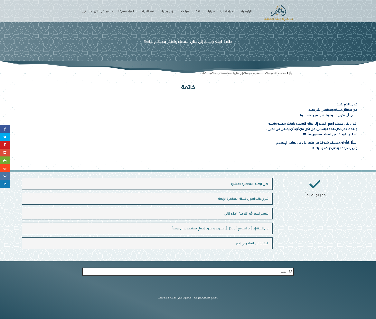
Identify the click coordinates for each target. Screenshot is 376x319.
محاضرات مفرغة (127, 11)
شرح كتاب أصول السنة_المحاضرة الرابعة (243, 198)
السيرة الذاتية (228, 11)
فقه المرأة (148, 11)
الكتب (197, 11)
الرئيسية (246, 11)
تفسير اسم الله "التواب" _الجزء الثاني (246, 213)
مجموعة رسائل (103, 11)
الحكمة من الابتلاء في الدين (251, 243)
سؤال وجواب (167, 11)
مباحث (185, 11)
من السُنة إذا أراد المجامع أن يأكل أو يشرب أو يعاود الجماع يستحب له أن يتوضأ (220, 228)
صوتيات (210, 11)
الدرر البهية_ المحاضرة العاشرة (249, 183)
